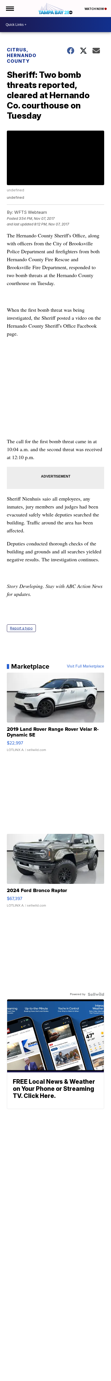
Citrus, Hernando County (21, 55)
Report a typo (21, 628)
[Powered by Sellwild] (96, 994)
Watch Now (94, 9)
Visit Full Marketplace (85, 666)
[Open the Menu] (9, 8)
